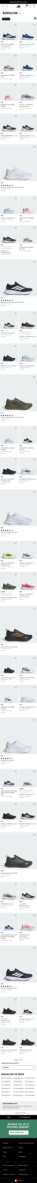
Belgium (21, 1180)
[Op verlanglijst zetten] (15, 25)
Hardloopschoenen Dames (19, 1095)
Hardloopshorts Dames (30, 1089)
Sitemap (21, 1147)
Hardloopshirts (29, 1081)
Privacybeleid (22, 1170)
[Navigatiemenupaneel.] (3, 6)
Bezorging (5, 1143)
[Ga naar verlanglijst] (7, 6)
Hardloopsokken (30, 1095)
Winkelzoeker (22, 1156)
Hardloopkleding (18, 1078)
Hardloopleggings (18, 1088)
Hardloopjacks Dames (5, 1089)
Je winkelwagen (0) (24, 1117)
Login (8, 1117)
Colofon (5, 1152)
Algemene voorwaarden (9, 1174)
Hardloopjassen (6, 1095)
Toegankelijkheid (23, 1174)
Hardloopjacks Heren (5, 1092)
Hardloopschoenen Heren (30, 1078)
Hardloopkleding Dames (18, 1082)
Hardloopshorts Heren (30, 1092)
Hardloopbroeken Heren (6, 1085)
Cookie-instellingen (8, 1165)
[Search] (30, 6)
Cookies (5, 1170)
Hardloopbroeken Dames (6, 1082)
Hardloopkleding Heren (18, 1085)
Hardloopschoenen (19, 1092)
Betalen (21, 1152)
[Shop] (18, 7)
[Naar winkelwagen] (34, 6)
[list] (15, 19)
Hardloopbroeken (6, 1078)
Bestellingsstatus (7, 1147)
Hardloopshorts (30, 1085)
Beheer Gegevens (23, 1165)
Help (4, 1156)
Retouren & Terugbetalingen (26, 1143)
